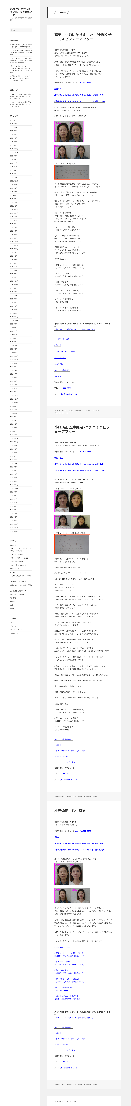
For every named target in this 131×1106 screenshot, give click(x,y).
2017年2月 (13, 474)
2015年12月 (14, 524)
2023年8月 (13, 220)
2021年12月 (14, 277)
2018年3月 (13, 428)
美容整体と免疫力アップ (18, 591)
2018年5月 (13, 420)
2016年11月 (14, 485)
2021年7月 (13, 292)
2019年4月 (13, 381)
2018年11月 (14, 399)
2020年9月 (13, 324)
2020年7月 (13, 331)
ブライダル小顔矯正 (16, 561)
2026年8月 (13, 120)
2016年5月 (13, 506)
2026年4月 (13, 134)
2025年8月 (13, 160)
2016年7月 (13, 499)
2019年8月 (13, 370)
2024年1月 (13, 206)
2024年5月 (13, 195)
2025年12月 (14, 149)
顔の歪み (13, 602)
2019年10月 (14, 363)
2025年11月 (14, 152)
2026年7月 (13, 124)
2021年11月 (14, 281)
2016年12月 (14, 481)
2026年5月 (13, 131)
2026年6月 (13, 127)
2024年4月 (13, 199)
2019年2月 (13, 388)
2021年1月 (13, 310)
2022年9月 (13, 252)
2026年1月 (13, 145)
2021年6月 (13, 295)
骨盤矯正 (13, 609)
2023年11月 (14, 213)
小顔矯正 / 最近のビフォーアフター (80, 411)
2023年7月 (13, 224)
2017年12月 (14, 438)
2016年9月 (13, 492)
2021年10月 (14, 285)
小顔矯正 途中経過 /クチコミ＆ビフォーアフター (82, 429)
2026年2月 (13, 142)
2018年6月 (13, 417)
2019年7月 (13, 374)
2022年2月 (13, 274)
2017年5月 (13, 463)
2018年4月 (13, 424)
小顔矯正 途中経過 (70, 810)
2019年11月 (14, 360)
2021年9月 (13, 288)
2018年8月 (13, 410)
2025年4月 (13, 170)
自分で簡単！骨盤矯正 (17, 594)
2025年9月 (13, 156)
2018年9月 (13, 406)
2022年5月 (13, 267)
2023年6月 (13, 227)
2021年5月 (13, 299)
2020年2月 (13, 349)
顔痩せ (12, 605)
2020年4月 (13, 342)
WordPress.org (15, 633)
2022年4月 (13, 270)
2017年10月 (14, 445)
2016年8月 (13, 496)
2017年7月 (13, 456)
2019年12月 (14, 356)
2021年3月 (13, 306)
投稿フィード (14, 626)
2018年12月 (14, 395)
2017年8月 (13, 453)
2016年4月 (13, 510)
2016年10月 (14, 488)
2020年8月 (13, 328)
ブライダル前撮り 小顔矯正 (19, 558)
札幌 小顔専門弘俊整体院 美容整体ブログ (21, 11)
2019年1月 (13, 392)
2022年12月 (14, 242)
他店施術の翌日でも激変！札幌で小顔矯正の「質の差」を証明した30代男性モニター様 (21, 78)
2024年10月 (14, 185)
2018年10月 (14, 403)
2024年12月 (14, 181)
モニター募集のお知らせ (18, 565)
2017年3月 (13, 470)
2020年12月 (14, 313)
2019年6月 (13, 378)
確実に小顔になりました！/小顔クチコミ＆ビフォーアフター (83, 36)
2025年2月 (13, 174)
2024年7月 (13, 192)
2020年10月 (14, 320)
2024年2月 (13, 202)
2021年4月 (13, 302)
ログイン (13, 623)
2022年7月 (13, 260)
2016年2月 (13, 517)
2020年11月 (14, 317)
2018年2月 (13, 431)
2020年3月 (13, 345)
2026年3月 (13, 138)
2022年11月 (14, 245)
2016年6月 (13, 503)
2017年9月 (13, 449)
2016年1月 (13, 521)
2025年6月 (13, 167)
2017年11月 (14, 442)
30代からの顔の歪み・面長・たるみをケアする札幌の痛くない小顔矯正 (21, 52)
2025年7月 (13, 163)
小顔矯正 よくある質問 (18, 581)
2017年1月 (13, 478)
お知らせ (13, 545)
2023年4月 (13, 235)
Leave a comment (62, 413)
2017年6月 (13, 460)
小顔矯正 (13, 572)
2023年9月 (13, 217)
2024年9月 (13, 188)
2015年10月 (14, 531)
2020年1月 (13, 353)
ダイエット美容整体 (16, 554)
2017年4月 (13, 467)
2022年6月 (13, 263)
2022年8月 (13, 256)
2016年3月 (13, 513)
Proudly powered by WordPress (65, 1101)
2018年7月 (13, 413)
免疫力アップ (14, 569)
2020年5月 (13, 338)
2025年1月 (13, 177)
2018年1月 (13, 435)
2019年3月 (13, 385)
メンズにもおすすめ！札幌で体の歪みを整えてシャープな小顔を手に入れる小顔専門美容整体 (21, 60)
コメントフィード (16, 630)
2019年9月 (13, 367)
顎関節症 (13, 598)
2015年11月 (14, 528)
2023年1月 (13, 238)
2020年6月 (13, 335)
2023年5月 (13, 231)
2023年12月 (14, 210)
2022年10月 (14, 249)
